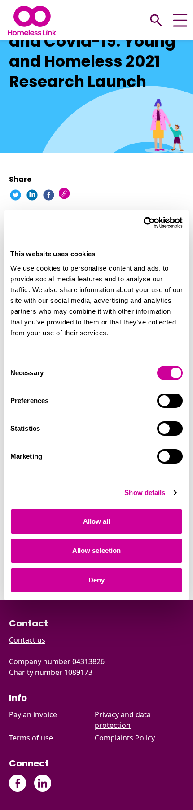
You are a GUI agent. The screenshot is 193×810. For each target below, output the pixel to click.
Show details (144, 492)
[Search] (156, 20)
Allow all (96, 521)
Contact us (27, 640)
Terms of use (31, 738)
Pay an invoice (33, 714)
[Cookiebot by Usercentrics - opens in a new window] (143, 222)
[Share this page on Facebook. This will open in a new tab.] (48, 194)
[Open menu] (180, 20)
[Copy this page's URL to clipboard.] (65, 194)
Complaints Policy (125, 738)
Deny (96, 580)
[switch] (170, 401)
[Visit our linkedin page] (42, 783)
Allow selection (96, 550)
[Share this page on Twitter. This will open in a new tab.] (15, 194)
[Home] (32, 20)
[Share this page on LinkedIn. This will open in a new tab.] (32, 194)
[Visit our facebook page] (17, 783)
